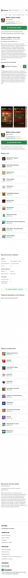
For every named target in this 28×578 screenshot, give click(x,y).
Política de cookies (5, 554)
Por (10, 21)
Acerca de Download (6, 535)
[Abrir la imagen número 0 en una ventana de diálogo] (7, 117)
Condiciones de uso (6, 551)
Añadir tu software (5, 537)
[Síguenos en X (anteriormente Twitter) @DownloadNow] (5, 566)
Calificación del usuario (11, 23)
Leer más (16, 41)
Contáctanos (4, 540)
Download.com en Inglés (7, 542)
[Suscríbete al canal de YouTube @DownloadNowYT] (8, 566)
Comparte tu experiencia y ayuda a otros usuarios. (13, 33)
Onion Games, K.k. (6, 485)
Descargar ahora (15, 28)
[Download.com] (4, 10)
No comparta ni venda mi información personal (11, 556)
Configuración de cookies (7, 559)
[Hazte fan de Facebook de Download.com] (3, 566)
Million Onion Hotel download (8, 298)
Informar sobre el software (15, 289)
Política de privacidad (6, 549)
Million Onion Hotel (13, 18)
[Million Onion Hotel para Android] (3, 20)
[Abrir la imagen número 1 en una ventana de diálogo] (20, 117)
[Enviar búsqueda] (10, 10)
